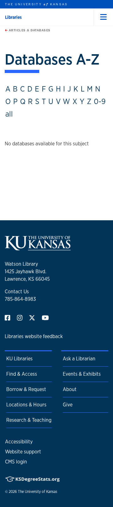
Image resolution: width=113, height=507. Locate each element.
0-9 (99, 101)
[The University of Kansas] (38, 247)
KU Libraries (19, 358)
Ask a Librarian (79, 358)
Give (68, 404)
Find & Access (21, 374)
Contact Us (17, 291)
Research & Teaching (28, 420)
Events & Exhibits (82, 374)
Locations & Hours (26, 404)
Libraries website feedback (34, 336)
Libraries (13, 17)
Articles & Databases (29, 30)
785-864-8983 (20, 299)
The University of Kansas (37, 491)
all (9, 114)
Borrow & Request (26, 389)
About (70, 389)
